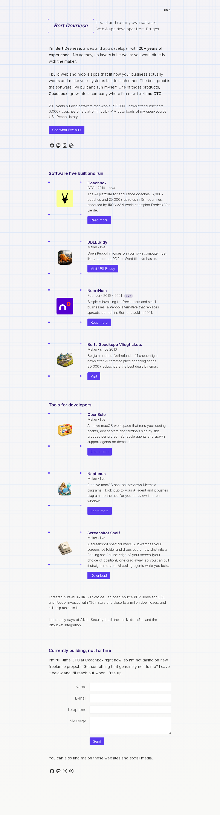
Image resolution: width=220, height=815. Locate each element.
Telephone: (77, 709)
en (166, 10)
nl (170, 10)
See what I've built (66, 130)
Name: (81, 686)
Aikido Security (92, 619)
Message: (78, 721)
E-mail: (81, 698)
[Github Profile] (52, 145)
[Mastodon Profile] (58, 145)
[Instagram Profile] (65, 145)
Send (97, 741)
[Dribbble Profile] (71, 145)
